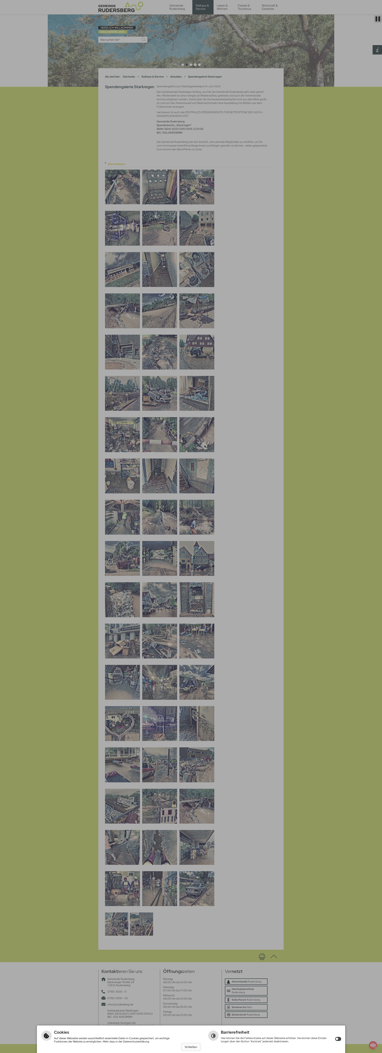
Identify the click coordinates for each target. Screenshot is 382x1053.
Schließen (191, 1047)
